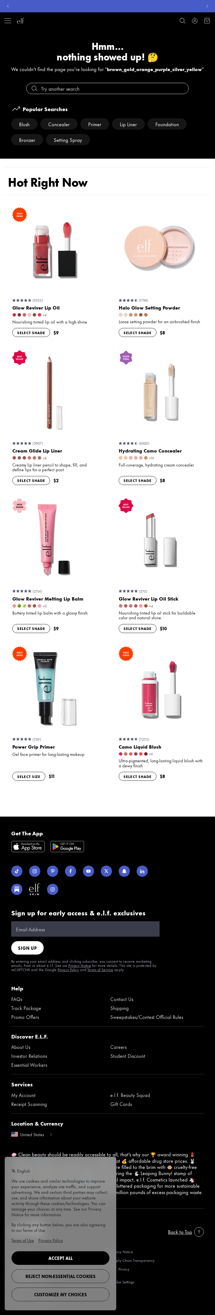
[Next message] (207, 6)
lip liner (128, 124)
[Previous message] (7, 6)
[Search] (182, 20)
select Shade (31, 332)
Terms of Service (100, 969)
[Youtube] (88, 871)
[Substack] (16, 889)
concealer (59, 124)
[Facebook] (70, 871)
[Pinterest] (52, 871)
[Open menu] (7, 20)
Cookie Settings (122, 1282)
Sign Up (27, 948)
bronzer (27, 139)
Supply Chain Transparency (132, 1260)
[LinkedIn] (142, 871)
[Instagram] (34, 871)
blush (24, 124)
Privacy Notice (79, 965)
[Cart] (207, 20)
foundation (167, 124)
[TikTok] (16, 871)
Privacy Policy (68, 969)
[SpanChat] (124, 871)
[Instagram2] (52, 889)
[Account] (194, 20)
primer (94, 124)
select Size (29, 776)
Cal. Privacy (119, 1269)
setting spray (68, 139)
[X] (106, 871)
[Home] (21, 21)
